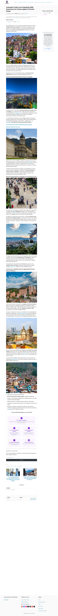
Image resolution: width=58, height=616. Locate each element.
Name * (8, 497)
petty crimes (25, 354)
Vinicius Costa (26, 13)
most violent (30, 162)
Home (39, 599)
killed (14, 211)
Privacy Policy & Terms (25, 599)
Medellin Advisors (14, 359)
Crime (11, 466)
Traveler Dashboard (41, 602)
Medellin (15, 466)
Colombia (8, 466)
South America (20, 466)
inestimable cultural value (22, 313)
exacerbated (8, 122)
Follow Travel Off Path (48, 49)
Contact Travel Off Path (42, 610)
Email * (21, 497)
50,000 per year (12, 266)
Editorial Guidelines (24, 602)
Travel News (40, 606)
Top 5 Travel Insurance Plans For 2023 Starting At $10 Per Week (19, 124)
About (39, 604)
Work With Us (40, 608)
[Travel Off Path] (8, 2)
